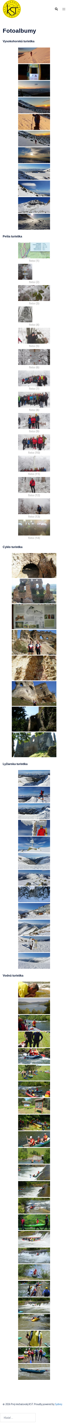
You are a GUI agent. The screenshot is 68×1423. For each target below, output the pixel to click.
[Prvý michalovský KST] (12, 8)
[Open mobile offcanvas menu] (63, 9)
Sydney (58, 1404)
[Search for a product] (56, 9)
